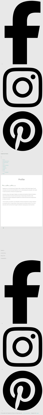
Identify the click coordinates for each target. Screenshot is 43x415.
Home (4, 159)
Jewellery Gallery (5, 162)
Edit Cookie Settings (26, 413)
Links (4, 170)
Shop (4, 163)
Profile (4, 169)
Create (37, 413)
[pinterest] (22, 151)
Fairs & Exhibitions (6, 165)
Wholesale (6, 172)
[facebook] (22, 323)
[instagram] (22, 109)
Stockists (4, 166)
